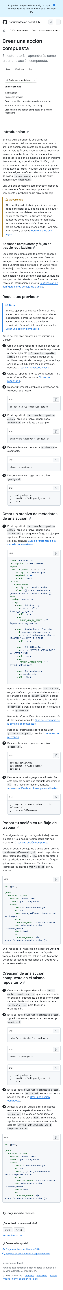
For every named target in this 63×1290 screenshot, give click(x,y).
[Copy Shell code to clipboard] (56, 399)
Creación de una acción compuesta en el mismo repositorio (23, 978)
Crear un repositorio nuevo (33, 367)
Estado (53, 1275)
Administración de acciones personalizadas (32, 788)
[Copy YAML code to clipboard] (56, 553)
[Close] (54, 5)
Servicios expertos (21, 1278)
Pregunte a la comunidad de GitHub (23, 1249)
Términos (29, 1275)
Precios (6, 1278)
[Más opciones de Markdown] (34, 80)
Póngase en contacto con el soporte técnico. (28, 1253)
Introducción (13, 132)
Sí (9, 1229)
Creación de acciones (17, 30)
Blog (35, 1278)
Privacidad (42, 1275)
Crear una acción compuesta (46, 30)
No (20, 1229)
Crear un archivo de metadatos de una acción (29, 516)
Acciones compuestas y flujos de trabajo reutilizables (26, 245)
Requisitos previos (18, 296)
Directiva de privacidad (12, 1235)
